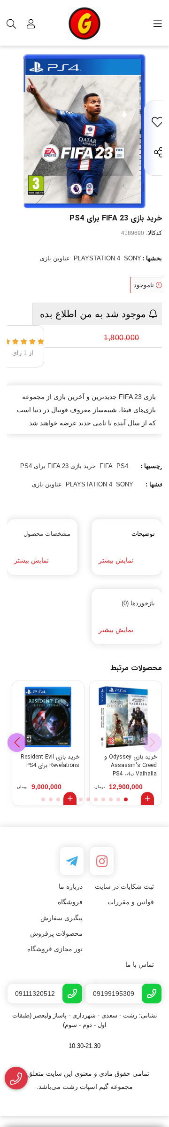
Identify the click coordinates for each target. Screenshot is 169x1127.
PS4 (122, 466)
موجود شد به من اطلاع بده (94, 314)
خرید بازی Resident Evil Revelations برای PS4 (50, 761)
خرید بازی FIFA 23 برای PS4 (58, 466)
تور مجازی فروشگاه (55, 949)
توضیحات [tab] (143, 533)
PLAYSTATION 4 (97, 258)
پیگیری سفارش (61, 918)
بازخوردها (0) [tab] (138, 603)
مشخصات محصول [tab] (46, 533)
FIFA (106, 466)
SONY (132, 258)
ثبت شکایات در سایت (124, 886)
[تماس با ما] (16, 1078)
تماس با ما (139, 964)
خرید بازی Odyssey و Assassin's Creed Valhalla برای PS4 (130, 764)
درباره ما (71, 886)
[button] (17, 742)
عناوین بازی (55, 258)
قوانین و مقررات (131, 902)
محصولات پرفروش (56, 933)
